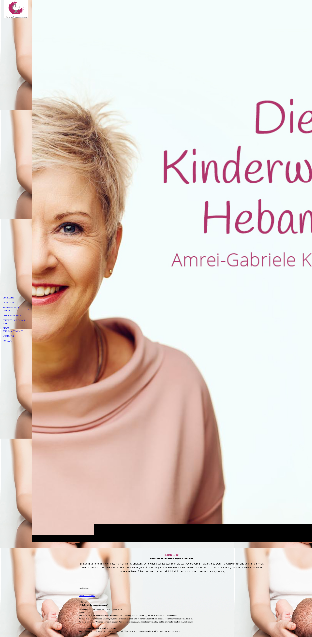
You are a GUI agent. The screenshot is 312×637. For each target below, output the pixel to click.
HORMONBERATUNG (12, 315)
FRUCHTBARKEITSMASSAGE (14, 321)
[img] (172, 270)
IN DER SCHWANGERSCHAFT (13, 329)
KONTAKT (7, 341)
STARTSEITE (8, 298)
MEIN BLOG (8, 336)
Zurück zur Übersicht (87, 596)
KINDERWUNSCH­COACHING (11, 309)
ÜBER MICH (8, 303)
